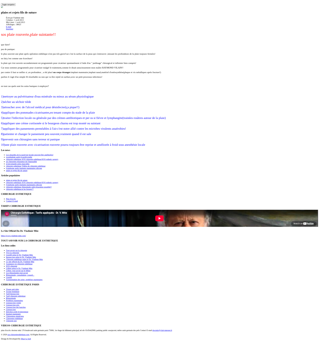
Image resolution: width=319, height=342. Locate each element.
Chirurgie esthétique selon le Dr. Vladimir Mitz (24, 259)
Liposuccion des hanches (16, 307)
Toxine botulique (12, 292)
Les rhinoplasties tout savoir (17, 273)
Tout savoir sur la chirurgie (16, 250)
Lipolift (9, 277)
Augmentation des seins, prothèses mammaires (24, 280)
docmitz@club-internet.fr (162, 330)
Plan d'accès (11, 199)
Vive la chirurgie (12, 253)
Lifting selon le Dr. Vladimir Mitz (19, 268)
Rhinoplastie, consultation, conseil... (20, 275)
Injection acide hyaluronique (17, 312)
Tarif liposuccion (12, 294)
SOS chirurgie (11, 266)
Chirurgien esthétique (14, 318)
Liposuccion (11, 309)
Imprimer (9, 29)
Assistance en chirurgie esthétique (19, 264)
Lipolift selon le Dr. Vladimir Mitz (19, 255)
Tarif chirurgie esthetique (16, 296)
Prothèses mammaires (14, 300)
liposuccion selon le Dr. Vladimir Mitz (21, 257)
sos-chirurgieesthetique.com (18, 335)
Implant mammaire (13, 314)
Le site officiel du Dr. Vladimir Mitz (20, 262)
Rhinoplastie (11, 298)
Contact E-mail (12, 201)
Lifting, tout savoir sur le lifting (18, 271)
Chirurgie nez (11, 321)
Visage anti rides (12, 289)
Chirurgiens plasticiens (15, 316)
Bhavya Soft (26, 339)
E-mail (8, 27)
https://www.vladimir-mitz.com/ (13, 236)
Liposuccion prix (12, 305)
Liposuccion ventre (13, 303)
